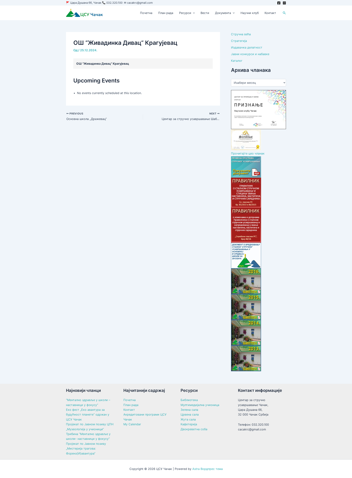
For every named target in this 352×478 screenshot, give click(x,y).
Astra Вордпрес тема (207, 469)
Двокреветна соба (194, 429)
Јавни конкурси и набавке (250, 54)
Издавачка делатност (246, 47)
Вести (205, 13)
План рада (165, 13)
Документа (223, 13)
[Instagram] (284, 3)
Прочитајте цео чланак (248, 153)
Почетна (146, 13)
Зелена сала (189, 409)
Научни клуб (250, 13)
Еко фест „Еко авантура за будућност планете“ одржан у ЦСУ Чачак (87, 414)
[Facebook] (278, 3)
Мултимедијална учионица (200, 405)
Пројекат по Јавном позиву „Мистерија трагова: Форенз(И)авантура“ (86, 448)
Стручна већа (241, 34)
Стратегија (239, 41)
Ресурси (185, 13)
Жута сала (188, 419)
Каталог (236, 60)
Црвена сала (190, 414)
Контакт (270, 13)
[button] (193, 13)
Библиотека (189, 400)
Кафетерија (189, 424)
